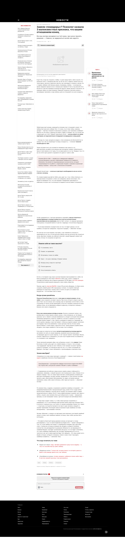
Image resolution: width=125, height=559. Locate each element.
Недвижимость (46, 521)
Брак (39, 462)
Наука (43, 519)
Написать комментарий (47, 45)
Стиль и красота (89, 509)
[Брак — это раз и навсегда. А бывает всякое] (39, 259)
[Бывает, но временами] (39, 251)
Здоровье (20, 523)
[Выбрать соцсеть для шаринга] (82, 45)
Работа (65, 516)
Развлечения (67, 519)
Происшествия (67, 514)
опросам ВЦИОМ (51, 286)
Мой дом (44, 516)
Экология (87, 514)
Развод (44, 462)
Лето (43, 514)
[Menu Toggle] (18, 20)
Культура (44, 512)
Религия (66, 521)
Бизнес (19, 509)
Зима (43, 507)
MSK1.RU (57, 278)
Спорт (86, 507)
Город (19, 514)
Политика (66, 512)
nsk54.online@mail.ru (97, 528)
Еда (19, 519)
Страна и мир (88, 512)
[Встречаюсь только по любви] (39, 255)
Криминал (44, 509)
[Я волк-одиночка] (39, 266)
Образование (45, 523)
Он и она (66, 507)
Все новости (26, 25)
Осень (65, 509)
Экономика (88, 516)
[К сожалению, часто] (39, 248)
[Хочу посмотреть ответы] (39, 270)
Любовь (51, 462)
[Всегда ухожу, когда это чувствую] (39, 263)
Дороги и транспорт (23, 516)
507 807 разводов (78, 280)
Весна (19, 512)
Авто (19, 507)
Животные (20, 521)
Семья (65, 523)
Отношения (58, 462)
